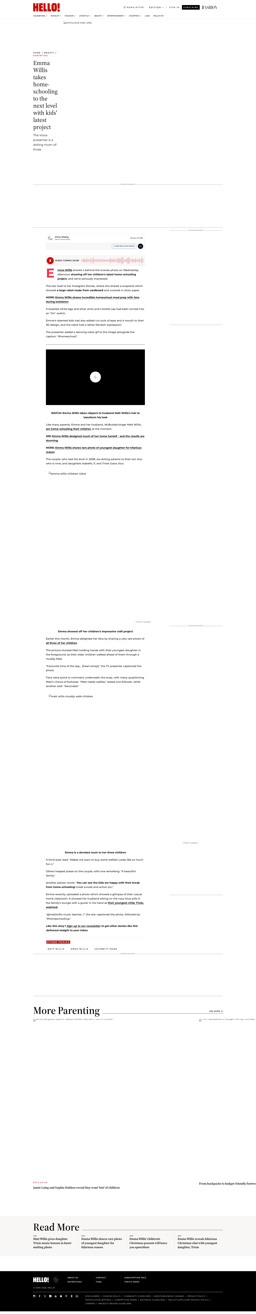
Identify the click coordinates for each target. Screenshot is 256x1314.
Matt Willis (56, 949)
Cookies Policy (112, 1296)
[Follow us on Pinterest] (66, 1296)
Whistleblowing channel (169, 1296)
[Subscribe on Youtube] (56, 1296)
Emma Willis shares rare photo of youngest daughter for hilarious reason (101, 1243)
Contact (101, 1277)
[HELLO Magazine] (46, 7)
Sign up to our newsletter (83, 926)
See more (214, 1011)
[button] (95, 377)
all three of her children (61, 643)
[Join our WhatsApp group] (77, 1296)
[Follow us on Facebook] (40, 1296)
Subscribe (190, 7)
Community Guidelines (137, 1296)
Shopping (134, 16)
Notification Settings (98, 1300)
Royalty (55, 16)
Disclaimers (92, 1296)
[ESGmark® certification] (54, 1280)
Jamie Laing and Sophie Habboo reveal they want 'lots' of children (76, 1187)
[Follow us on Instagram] (34, 1296)
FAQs (99, 1282)
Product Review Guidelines (114, 1303)
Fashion (69, 16)
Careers (90, 1303)
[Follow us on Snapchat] (61, 1296)
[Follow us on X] (45, 1296)
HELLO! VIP (158, 16)
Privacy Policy (196, 1296)
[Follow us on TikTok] (50, 1296)
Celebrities (39, 16)
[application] (95, 377)
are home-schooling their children (68, 428)
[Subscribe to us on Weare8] (72, 1296)
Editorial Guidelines (152, 1300)
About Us (72, 1277)
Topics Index (131, 1282)
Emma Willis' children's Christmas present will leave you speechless (148, 1243)
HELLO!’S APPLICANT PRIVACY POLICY (188, 1300)
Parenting (40, 55)
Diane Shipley (62, 237)
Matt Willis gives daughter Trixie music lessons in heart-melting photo (52, 1243)
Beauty (98, 16)
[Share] (140, 246)
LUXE (147, 16)
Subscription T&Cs (134, 1277)
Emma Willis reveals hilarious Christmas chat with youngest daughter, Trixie (197, 1243)
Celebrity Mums (106, 949)
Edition (155, 7)
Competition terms (126, 1300)
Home (37, 53)
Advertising (74, 1282)
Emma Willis (64, 270)
